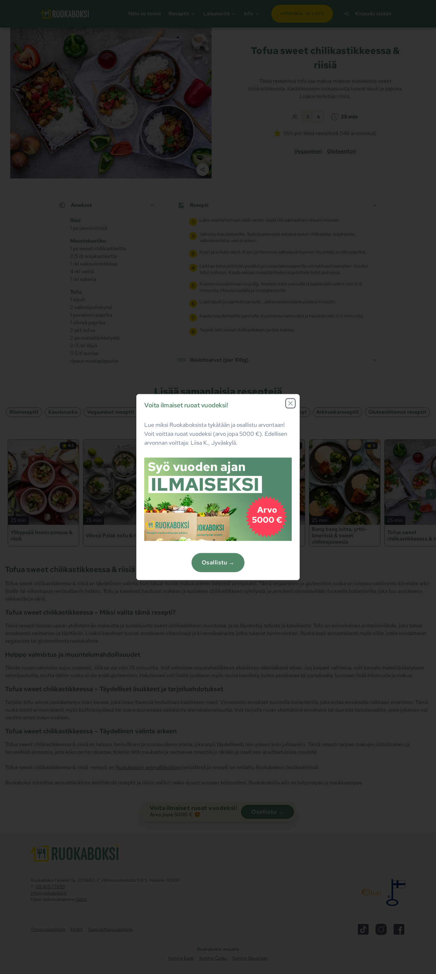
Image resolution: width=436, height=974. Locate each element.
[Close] (290, 403)
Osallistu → (218, 562)
